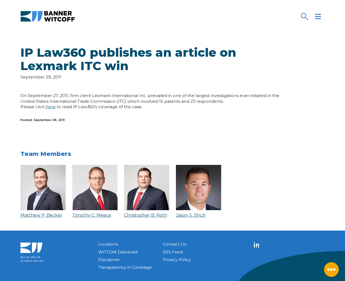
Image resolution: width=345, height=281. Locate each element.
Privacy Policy (177, 259)
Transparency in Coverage (125, 267)
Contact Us (174, 244)
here (51, 106)
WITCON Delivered (118, 252)
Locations (108, 244)
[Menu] (318, 16)
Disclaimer (109, 259)
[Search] (304, 16)
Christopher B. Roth (145, 215)
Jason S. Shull (191, 215)
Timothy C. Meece (91, 215)
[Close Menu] (331, 269)
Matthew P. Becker (41, 215)
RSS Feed (173, 252)
